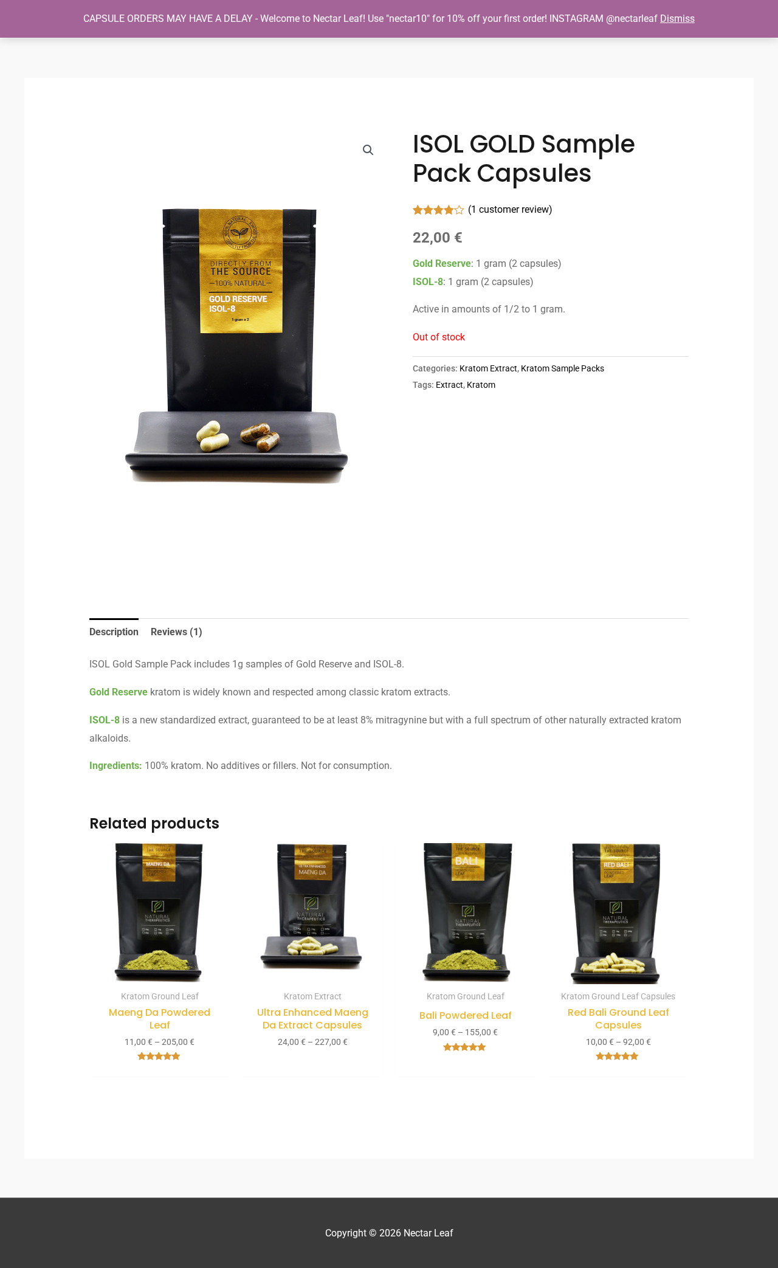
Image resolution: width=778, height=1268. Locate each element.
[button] (368, 150)
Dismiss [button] (677, 18)
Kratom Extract (488, 369)
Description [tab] (114, 632)
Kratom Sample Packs (562, 369)
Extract (449, 385)
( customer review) (510, 209)
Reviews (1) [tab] (176, 632)
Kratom (481, 385)
